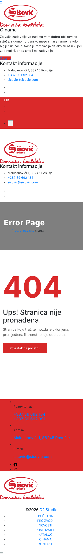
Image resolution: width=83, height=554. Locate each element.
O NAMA (45, 539)
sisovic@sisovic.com (23, 79)
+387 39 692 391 (29, 419)
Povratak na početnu (25, 348)
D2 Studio (49, 509)
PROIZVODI (45, 521)
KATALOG (45, 535)
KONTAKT (45, 544)
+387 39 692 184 (20, 75)
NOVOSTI (45, 525)
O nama (5, 58)
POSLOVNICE (45, 530)
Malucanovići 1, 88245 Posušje (42, 437)
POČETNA (45, 516)
